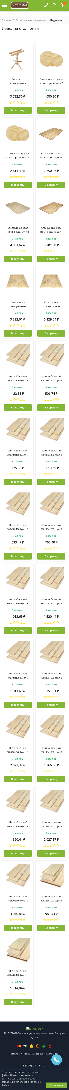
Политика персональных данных (27, 1053)
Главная (6, 20)
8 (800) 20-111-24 (34, 1065)
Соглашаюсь (57, 1085)
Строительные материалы (30, 20)
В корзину (17, 110)
